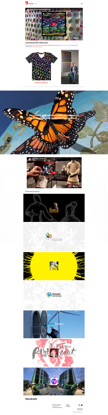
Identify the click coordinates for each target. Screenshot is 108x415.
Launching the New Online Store (36, 43)
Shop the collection (41, 82)
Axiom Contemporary (37, 46)
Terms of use (80, 408)
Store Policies (68, 405)
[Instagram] (79, 405)
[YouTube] (82, 405)
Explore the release (64, 45)
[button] (82, 3)
